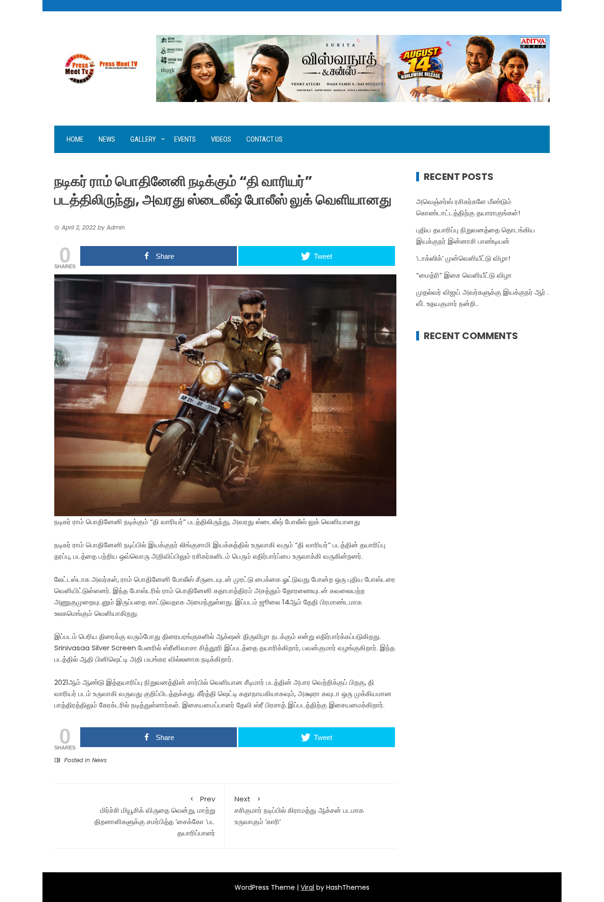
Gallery (143, 139)
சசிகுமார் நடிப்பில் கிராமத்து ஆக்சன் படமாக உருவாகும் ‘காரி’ (299, 810)
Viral (307, 887)
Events (185, 139)
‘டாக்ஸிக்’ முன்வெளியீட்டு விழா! (463, 258)
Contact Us (264, 139)
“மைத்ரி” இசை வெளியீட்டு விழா (464, 275)
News (107, 139)
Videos (221, 139)
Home (75, 139)
